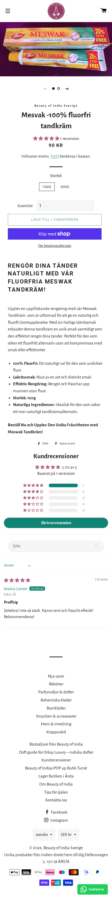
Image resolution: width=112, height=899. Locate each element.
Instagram (58, 820)
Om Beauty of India (56, 784)
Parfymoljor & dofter (56, 692)
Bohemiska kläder (56, 700)
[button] (46, 138)
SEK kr (66, 834)
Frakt (55, 156)
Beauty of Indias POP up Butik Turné (56, 768)
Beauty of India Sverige (63, 848)
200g (65, 187)
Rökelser (56, 684)
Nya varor (56, 676)
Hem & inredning (56, 724)
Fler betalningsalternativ (54, 246)
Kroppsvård (56, 732)
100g (46, 187)
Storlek (56, 175)
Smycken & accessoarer (56, 716)
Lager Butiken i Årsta (56, 776)
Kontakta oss (56, 800)
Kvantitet (25, 206)
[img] (17, 580)
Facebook (58, 812)
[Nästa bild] (67, 88)
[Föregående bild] (45, 88)
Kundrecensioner (56, 760)
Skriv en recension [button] (56, 523)
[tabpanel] (56, 48)
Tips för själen (56, 792)
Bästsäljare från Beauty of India (56, 744)
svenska (42, 834)
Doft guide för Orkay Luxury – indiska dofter (56, 752)
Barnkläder (56, 708)
